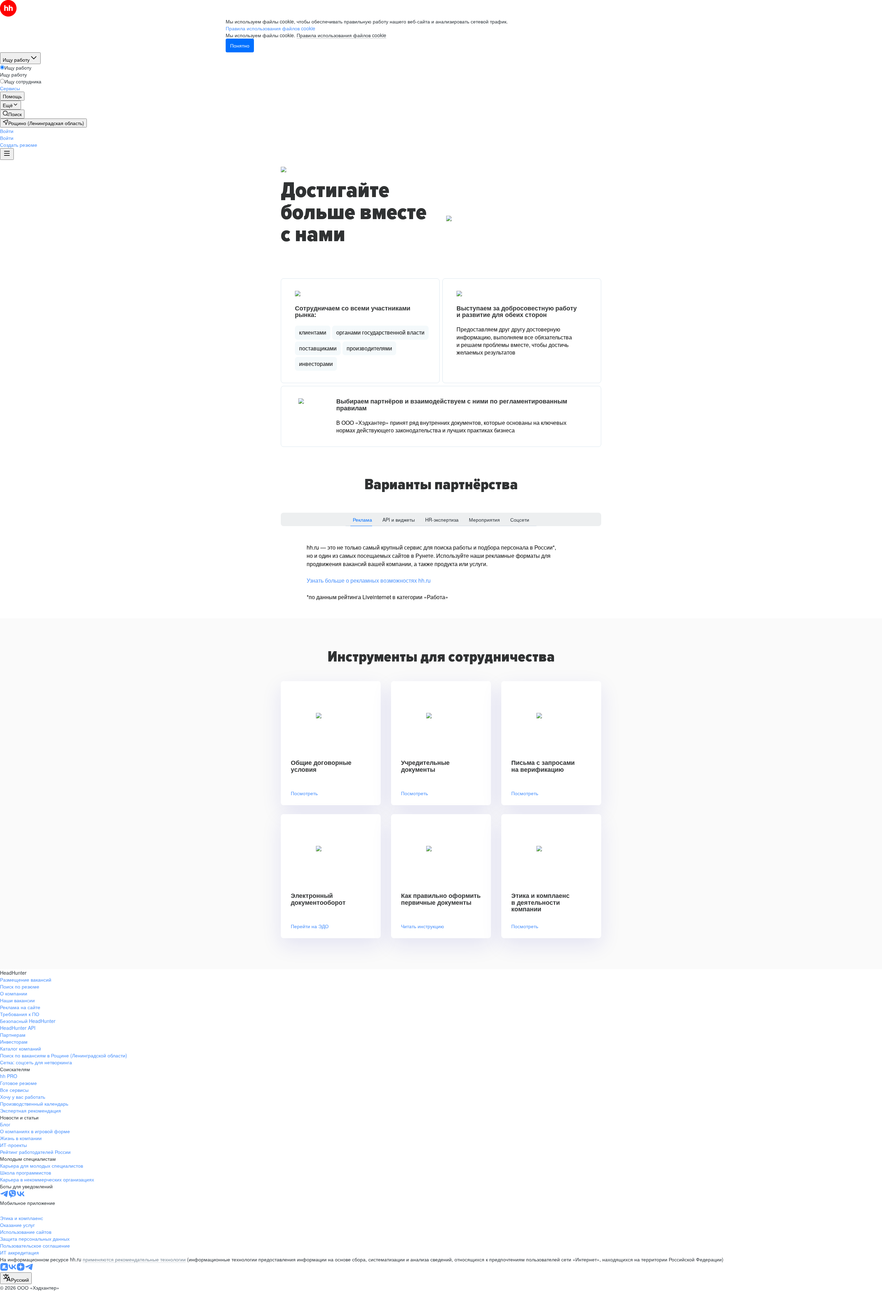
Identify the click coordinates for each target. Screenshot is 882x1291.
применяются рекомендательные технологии (134, 1259)
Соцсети (519, 519)
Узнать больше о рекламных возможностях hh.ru (369, 580)
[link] (12, 114)
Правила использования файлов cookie (341, 35)
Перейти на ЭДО (310, 926)
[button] (6, 130)
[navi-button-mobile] (7, 154)
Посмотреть (304, 793)
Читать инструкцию (422, 926)
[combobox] (16, 1278)
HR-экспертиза (442, 519)
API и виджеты (398, 519)
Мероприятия (484, 519)
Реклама (362, 519)
